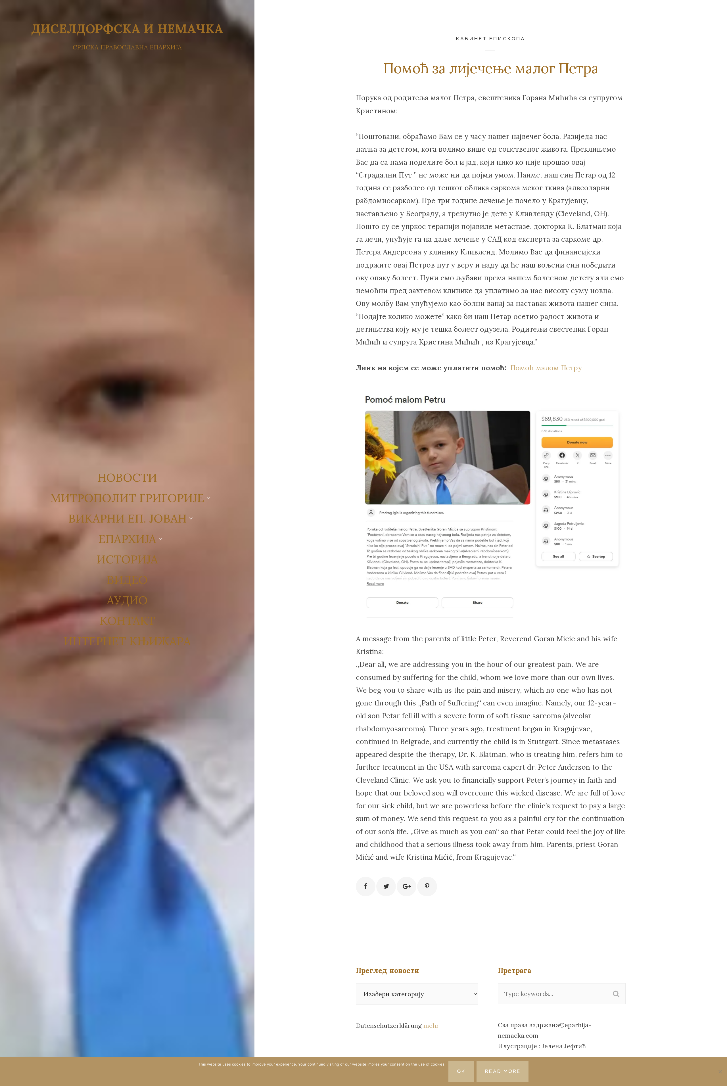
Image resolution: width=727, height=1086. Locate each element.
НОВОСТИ (127, 477)
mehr (431, 1025)
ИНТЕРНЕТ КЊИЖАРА (127, 641)
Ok (461, 1071)
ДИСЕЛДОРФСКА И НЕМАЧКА (127, 29)
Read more (503, 1071)
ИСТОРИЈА (127, 559)
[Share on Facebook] (365, 886)
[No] (720, 1071)
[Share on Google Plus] (406, 886)
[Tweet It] (386, 886)
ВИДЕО (127, 579)
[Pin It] (427, 886)
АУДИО (127, 600)
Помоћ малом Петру (546, 367)
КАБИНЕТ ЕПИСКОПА (490, 38)
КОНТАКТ (127, 620)
